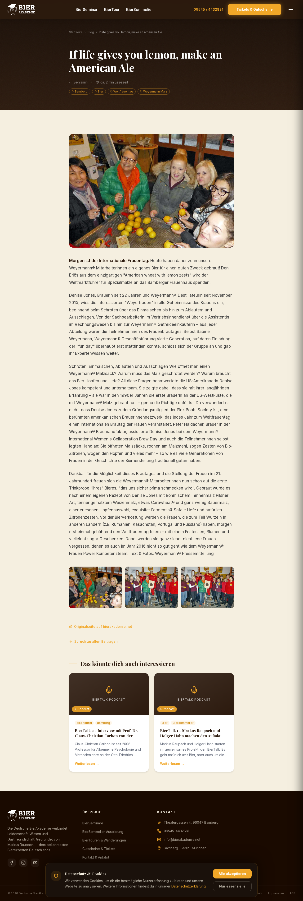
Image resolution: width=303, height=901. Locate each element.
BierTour (112, 9)
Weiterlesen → (87, 764)
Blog (91, 32)
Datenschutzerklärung (188, 886)
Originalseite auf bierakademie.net (103, 626)
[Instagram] (23, 863)
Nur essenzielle (232, 886)
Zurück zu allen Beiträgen (96, 641)
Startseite (76, 32)
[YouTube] (35, 863)
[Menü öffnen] (290, 9)
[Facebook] (12, 863)
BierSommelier (139, 9)
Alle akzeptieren (232, 874)
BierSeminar (87, 9)
